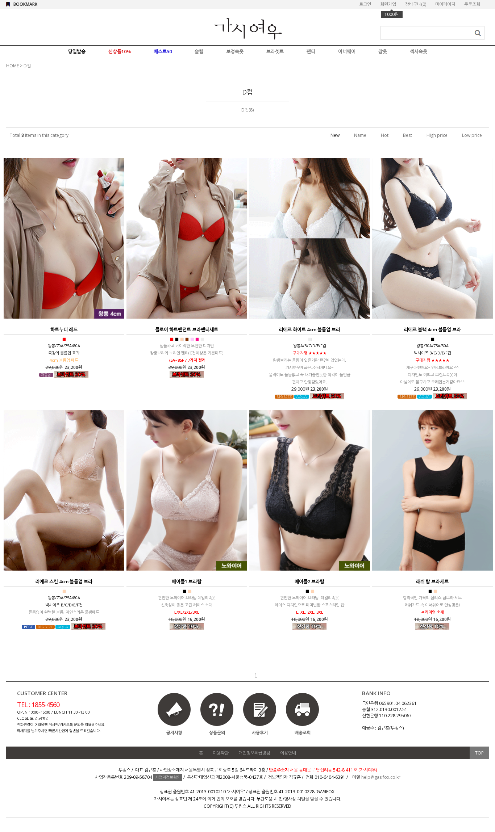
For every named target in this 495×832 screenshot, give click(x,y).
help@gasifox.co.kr (380, 777)
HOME (12, 66)
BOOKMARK (25, 4)
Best (407, 135)
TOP (479, 753)
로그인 (365, 4)
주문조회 (472, 4)
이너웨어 (346, 51)
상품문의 (217, 733)
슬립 (199, 51)
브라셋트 (275, 51)
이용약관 (221, 753)
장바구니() (415, 4)
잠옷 (382, 51)
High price (437, 135)
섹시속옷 (418, 51)
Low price (472, 135)
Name (360, 135)
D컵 (27, 66)
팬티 (311, 51)
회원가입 (388, 4)
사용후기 (260, 733)
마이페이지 (445, 4)
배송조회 (303, 733)
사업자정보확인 (167, 777)
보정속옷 (235, 51)
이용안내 (288, 753)
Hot (384, 135)
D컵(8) (247, 110)
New (335, 135)
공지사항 (174, 733)
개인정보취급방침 (254, 753)
